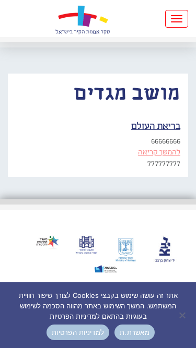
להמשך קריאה (159, 152)
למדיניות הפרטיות (78, 332)
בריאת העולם (155, 126)
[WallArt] (82, 18)
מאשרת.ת (134, 332)
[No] (183, 315)
